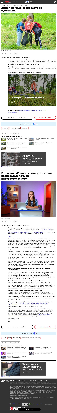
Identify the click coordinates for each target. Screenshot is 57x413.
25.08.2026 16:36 (4, 170)
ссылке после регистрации (16, 303)
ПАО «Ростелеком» (5, 218)
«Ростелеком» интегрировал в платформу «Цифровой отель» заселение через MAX (16, 348)
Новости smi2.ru (6, 166)
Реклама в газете (32, 380)
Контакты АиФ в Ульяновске (35, 382)
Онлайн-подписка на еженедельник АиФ (19, 382)
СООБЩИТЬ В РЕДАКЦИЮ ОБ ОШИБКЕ (48, 383)
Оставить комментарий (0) (45, 117)
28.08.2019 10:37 (4, 5)
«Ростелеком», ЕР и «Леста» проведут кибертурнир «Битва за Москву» (43, 348)
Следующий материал (29, 409)
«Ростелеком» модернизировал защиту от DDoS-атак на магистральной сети (44, 353)
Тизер (10, 236)
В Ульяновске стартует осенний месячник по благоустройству (26, 98)
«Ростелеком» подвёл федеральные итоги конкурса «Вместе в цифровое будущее (16, 357)
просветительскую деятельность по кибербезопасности (29, 315)
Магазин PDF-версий (42, 380)
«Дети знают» (46, 229)
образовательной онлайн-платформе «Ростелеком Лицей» (25, 232)
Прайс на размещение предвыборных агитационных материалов (24, 383)
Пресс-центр (24, 380)
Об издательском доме (15, 380)
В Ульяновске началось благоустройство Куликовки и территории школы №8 (16, 143)
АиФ (10, 50)
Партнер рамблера (48, 404)
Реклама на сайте (47, 382)
